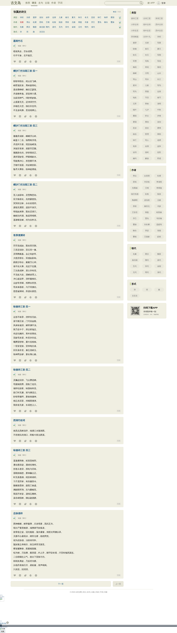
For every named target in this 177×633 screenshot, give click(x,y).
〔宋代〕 (24, 46)
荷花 (147, 67)
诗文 (34, 3)
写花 (159, 61)
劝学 (47, 17)
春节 (159, 97)
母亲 (135, 146)
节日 (147, 97)
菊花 (159, 67)
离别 (147, 122)
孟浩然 (147, 200)
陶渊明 (134, 200)
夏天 (73, 17)
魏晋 (35, 27)
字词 (60, 3)
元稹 (73, 22)
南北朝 (42, 27)
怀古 (147, 116)
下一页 (60, 584)
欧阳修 (159, 212)
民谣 (159, 158)
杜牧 (54, 22)
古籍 (47, 3)
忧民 (159, 152)
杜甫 (35, 22)
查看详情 (3, 623)
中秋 (159, 110)
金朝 (73, 27)
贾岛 (99, 22)
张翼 (19, 46)
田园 (147, 91)
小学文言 (134, 31)
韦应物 (159, 218)
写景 (159, 43)
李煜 (67, 22)
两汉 (28, 27)
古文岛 (16, 3)
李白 (28, 22)
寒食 (147, 104)
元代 (80, 27)
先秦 (22, 27)
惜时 (147, 152)
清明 (159, 104)
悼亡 (99, 17)
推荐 (27, 3)
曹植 (135, 237)
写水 (147, 79)
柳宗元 (147, 206)
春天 (67, 17)
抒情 (159, 116)
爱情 (159, 128)
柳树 (135, 73)
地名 (135, 97)
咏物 (135, 49)
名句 (40, 3)
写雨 (159, 55)
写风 (147, 61)
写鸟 (159, 85)
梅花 (135, 67)
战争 (159, 146)
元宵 (135, 104)
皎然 (159, 237)
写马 (135, 91)
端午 (135, 110)
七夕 (147, 110)
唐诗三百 (134, 18)
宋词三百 (159, 18)
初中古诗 (147, 24)
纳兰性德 (134, 194)
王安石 (134, 212)
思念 (147, 128)
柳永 (106, 22)
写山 (135, 79)
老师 (159, 140)
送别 (41, 17)
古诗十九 (147, 37)
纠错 (105, 592)
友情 (147, 146)
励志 (135, 134)
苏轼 (41, 22)
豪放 (147, 158)
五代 (60, 27)
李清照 (159, 182)
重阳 (135, 116)
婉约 (135, 158)
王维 (47, 22)
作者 (53, 3)
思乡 (135, 128)
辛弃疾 (147, 182)
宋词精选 (134, 37)
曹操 (112, 22)
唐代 (54, 27)
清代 (93, 27)
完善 (118, 61)
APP (152, 3)
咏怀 (106, 17)
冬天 (86, 17)
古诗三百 (147, 18)
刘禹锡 (134, 188)
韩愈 (80, 22)
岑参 (86, 22)
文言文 (42, 32)
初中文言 (147, 31)
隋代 (47, 27)
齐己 (93, 22)
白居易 (147, 176)
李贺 (147, 231)
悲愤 (93, 17)
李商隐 (159, 188)
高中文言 (159, 31)
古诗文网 (78, 592)
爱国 (112, 17)
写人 (147, 140)
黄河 (135, 85)
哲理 (147, 134)
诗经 (22, 17)
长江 (159, 79)
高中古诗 (159, 24)
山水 (159, 73)
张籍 (159, 231)
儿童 (60, 17)
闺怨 (159, 134)
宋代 (67, 27)
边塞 (54, 17)
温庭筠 (159, 224)
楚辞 (35, 17)
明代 (86, 27)
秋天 (80, 17)
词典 (2, 631)
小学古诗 (134, 24)
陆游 (60, 22)
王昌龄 (147, 237)
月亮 (147, 73)
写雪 (135, 61)
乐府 (28, 17)
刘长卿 (147, 224)
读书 (135, 152)
